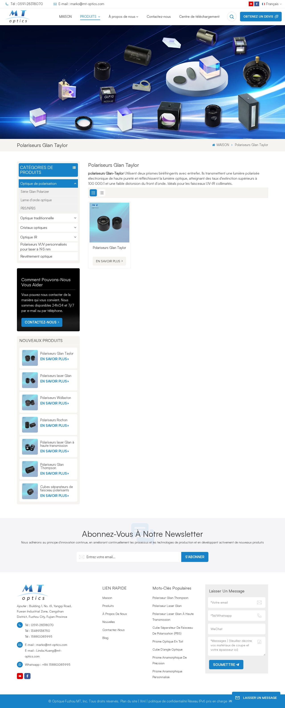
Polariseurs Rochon (53, 420)
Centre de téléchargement (199, 16)
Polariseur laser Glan (167, 606)
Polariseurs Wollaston (55, 397)
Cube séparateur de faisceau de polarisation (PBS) (173, 630)
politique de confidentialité (168, 701)
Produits (108, 606)
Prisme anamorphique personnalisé (167, 674)
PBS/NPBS (28, 208)
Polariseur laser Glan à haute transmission (173, 616)
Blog (105, 638)
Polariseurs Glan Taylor (56, 353)
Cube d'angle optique (167, 649)
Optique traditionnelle (37, 218)
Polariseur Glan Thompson (170, 598)
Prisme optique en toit (168, 641)
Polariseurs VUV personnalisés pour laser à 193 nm (43, 246)
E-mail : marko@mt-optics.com (81, 4)
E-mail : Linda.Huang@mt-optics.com (43, 653)
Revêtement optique (36, 256)
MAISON (65, 16)
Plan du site (128, 701)
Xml (143, 701)
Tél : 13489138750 (37, 631)
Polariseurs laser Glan (55, 375)
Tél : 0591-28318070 (26, 4)
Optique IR (28, 237)
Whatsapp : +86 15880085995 (47, 664)
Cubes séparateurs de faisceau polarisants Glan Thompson (56, 488)
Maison (107, 598)
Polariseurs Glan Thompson (52, 466)
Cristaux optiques (33, 227)
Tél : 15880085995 (38, 636)
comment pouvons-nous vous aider (46, 282)
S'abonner (194, 557)
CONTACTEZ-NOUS (41, 322)
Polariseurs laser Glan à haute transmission (57, 444)
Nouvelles (108, 622)
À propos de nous (122, 16)
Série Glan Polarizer (35, 191)
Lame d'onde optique (36, 200)
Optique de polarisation (38, 183)
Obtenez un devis (258, 16)
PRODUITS (88, 16)
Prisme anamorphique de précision (170, 660)
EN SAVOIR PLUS (53, 359)
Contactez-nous (159, 16)
